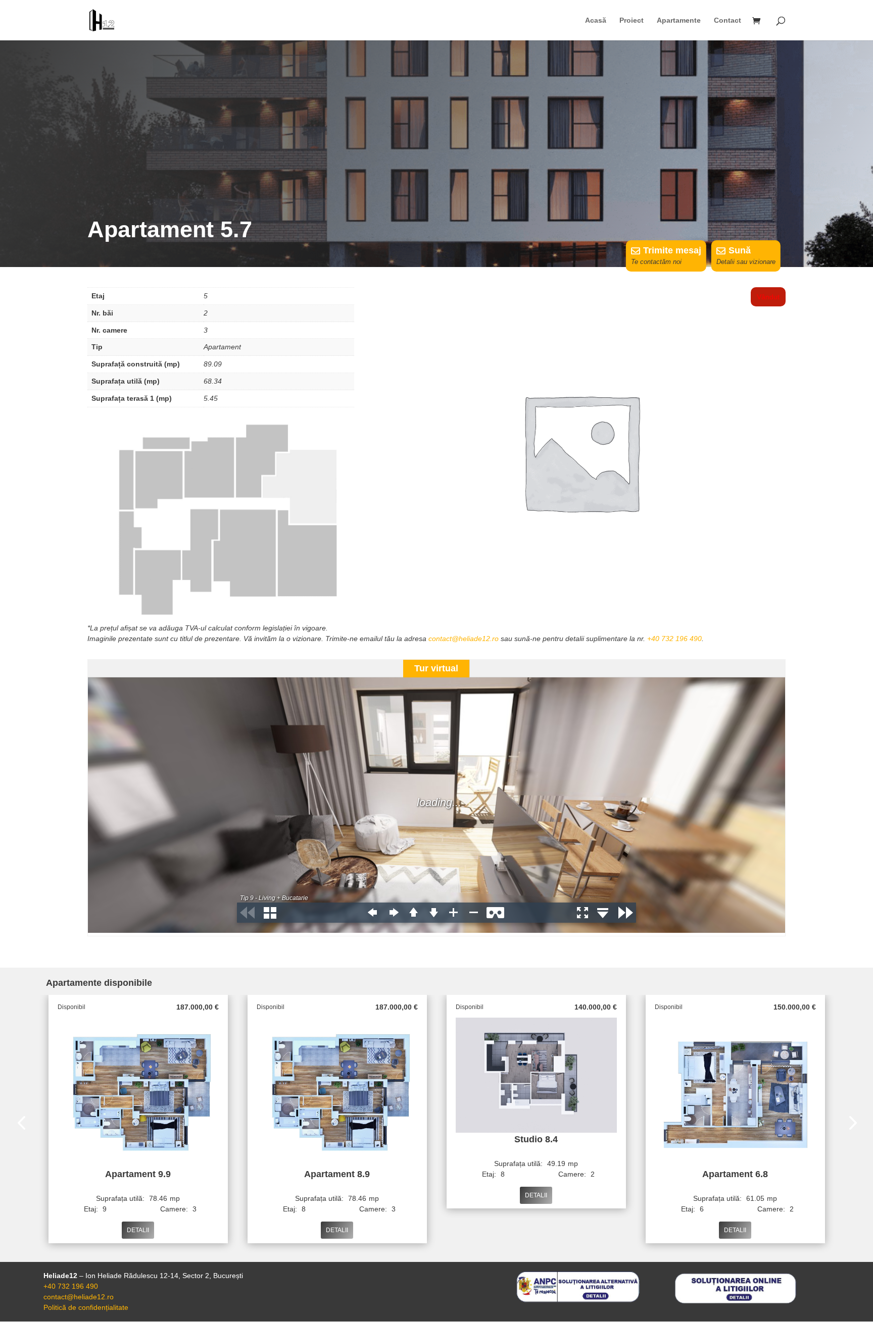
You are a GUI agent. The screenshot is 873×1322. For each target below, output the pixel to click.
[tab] (436, 668)
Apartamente (679, 20)
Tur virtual (436, 668)
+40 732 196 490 (674, 638)
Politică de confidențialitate (85, 1307)
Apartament (222, 347)
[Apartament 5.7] (580, 613)
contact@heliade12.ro (463, 638)
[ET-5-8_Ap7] (220, 620)
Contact (727, 20)
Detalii (138, 1230)
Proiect (631, 20)
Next (850, 1124)
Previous (23, 1124)
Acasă (595, 20)
